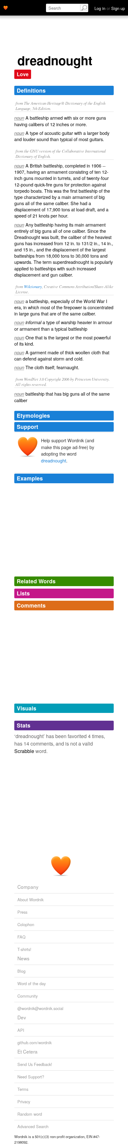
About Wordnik (30, 899)
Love (23, 74)
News (23, 958)
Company (28, 886)
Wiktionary (33, 286)
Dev (21, 1017)
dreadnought (53, 460)
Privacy (23, 1101)
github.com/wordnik (34, 1042)
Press (22, 912)
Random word (29, 1114)
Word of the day (31, 983)
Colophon (25, 924)
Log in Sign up (109, 8)
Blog (21, 971)
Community (27, 996)
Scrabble (24, 751)
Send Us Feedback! (34, 1064)
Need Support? (30, 1077)
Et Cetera (27, 1051)
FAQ (21, 937)
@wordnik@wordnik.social (40, 1008)
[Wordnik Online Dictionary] (5, 7)
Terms (22, 1089)
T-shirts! (24, 949)
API (20, 1030)
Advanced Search (32, 1126)
